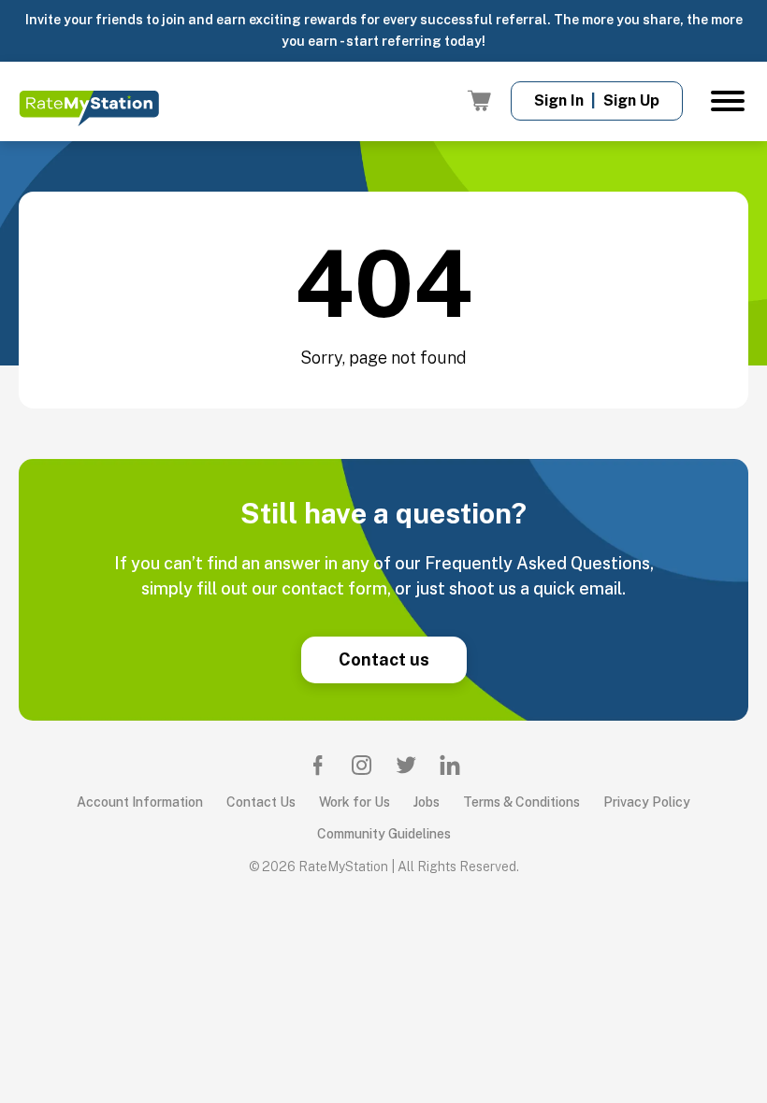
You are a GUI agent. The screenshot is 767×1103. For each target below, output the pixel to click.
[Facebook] (318, 764)
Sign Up (631, 100)
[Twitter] (406, 764)
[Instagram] (362, 764)
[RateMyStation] (89, 107)
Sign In (559, 100)
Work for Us (354, 802)
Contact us (384, 659)
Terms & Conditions (521, 802)
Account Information (140, 802)
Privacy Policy (646, 802)
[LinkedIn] (450, 764)
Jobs (426, 802)
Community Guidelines (384, 833)
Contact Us (261, 802)
